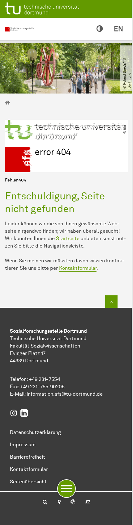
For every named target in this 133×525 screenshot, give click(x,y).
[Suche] (45, 502)
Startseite (67, 238)
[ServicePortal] (73, 502)
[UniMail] (87, 502)
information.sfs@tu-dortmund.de (65, 394)
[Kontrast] (99, 29)
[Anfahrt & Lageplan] (59, 502)
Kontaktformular (78, 268)
